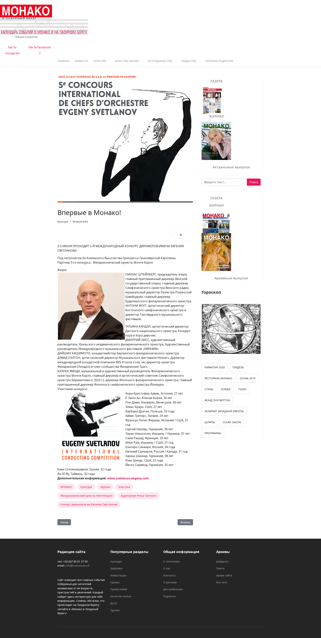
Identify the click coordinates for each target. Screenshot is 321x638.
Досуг (113, 603)
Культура (99, 61)
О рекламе (170, 582)
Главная (63, 61)
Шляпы (210, 422)
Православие (118, 589)
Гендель (238, 367)
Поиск (253, 182)
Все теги (221, 582)
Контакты (169, 575)
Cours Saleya (232, 422)
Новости (81, 61)
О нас (167, 568)
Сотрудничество (160, 61)
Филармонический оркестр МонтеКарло (86, 495)
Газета (220, 568)
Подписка (169, 596)
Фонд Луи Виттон (217, 400)
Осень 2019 (247, 378)
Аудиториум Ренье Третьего (139, 495)
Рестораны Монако (218, 378)
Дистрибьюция (173, 589)
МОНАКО (66, 487)
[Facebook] (172, 233)
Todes (242, 389)
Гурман (114, 582)
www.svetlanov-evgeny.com (128, 478)
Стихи (209, 389)
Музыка (105, 487)
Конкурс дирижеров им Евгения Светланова (88, 504)
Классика (124, 487)
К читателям (171, 561)
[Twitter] (181, 234)
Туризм (114, 610)
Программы (213, 433)
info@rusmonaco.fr (78, 565)
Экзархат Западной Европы (224, 411)
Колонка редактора (219, 61)
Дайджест (222, 561)
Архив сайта (224, 575)
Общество (188, 61)
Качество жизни (127, 61)
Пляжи (226, 389)
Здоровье (116, 568)
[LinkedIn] (190, 233)
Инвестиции (118, 575)
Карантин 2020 (215, 367)
